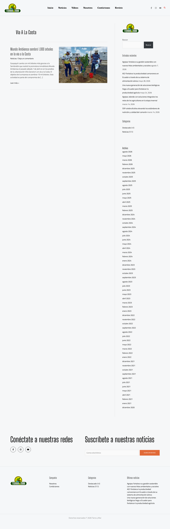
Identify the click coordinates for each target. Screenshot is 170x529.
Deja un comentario (26, 58)
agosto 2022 (127, 332)
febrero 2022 (127, 353)
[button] (165, 8)
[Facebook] (151, 8)
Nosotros (53, 483)
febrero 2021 (127, 399)
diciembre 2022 (128, 315)
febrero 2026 (127, 164)
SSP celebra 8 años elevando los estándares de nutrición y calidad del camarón (141, 110)
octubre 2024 (127, 223)
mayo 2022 (126, 344)
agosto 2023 (127, 281)
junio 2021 (126, 386)
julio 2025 (126, 189)
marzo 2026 (127, 160)
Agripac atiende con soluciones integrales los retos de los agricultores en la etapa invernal (140, 98)
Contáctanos (54, 486)
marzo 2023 (127, 302)
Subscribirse (150, 452)
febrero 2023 (127, 307)
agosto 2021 (127, 378)
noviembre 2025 (128, 172)
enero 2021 (126, 403)
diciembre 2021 (128, 361)
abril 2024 (126, 248)
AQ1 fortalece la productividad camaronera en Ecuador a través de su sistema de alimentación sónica (140, 77)
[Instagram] (156, 8)
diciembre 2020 (128, 407)
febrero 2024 (127, 256)
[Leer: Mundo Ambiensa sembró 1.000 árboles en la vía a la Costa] (83, 64)
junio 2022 (126, 340)
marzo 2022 (127, 349)
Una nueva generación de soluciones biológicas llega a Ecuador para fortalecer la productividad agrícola (141, 88)
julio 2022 (126, 336)
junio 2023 (126, 290)
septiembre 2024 (129, 227)
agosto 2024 (127, 231)
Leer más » (14, 83)
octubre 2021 (127, 370)
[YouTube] (160, 8)
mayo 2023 (126, 294)
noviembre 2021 (128, 365)
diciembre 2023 (128, 265)
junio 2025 (126, 193)
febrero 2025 (127, 210)
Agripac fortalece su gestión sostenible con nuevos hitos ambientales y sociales (139, 63)
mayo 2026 (126, 156)
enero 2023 (126, 311)
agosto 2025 (127, 185)
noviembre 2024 (128, 219)
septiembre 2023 (129, 277)
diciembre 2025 (128, 168)
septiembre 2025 (129, 181)
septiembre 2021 (129, 374)
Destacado (126, 127)
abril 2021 (126, 395)
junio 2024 (126, 239)
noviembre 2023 (128, 269)
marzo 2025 (127, 206)
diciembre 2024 (128, 214)
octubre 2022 (127, 323)
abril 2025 (126, 202)
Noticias (13, 58)
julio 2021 (126, 382)
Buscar (125, 40)
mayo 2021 (126, 390)
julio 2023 (126, 286)
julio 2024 (126, 235)
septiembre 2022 (129, 328)
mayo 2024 (126, 244)
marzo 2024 (127, 252)
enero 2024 (126, 260)
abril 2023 (126, 298)
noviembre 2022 (128, 319)
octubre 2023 (127, 273)
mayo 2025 (126, 198)
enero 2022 (126, 357)
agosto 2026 (127, 151)
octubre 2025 (127, 177)
